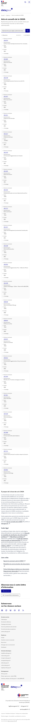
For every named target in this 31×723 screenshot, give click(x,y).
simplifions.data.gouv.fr (6, 653)
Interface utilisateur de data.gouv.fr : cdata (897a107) (12, 678)
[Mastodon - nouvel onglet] (6, 610)
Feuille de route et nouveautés (7, 640)
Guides (2, 637)
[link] (6, 590)
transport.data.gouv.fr (6, 658)
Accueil (2, 15)
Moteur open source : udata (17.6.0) (8, 676)
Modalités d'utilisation (10, 713)
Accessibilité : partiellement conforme (17, 716)
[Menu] (29, 2)
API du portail (4, 673)
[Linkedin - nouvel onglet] (2, 610)
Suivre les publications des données (8, 626)
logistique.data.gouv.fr (6, 667)
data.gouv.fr (5, 523)
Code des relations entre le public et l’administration (14, 539)
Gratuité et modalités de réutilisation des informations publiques (15, 535)
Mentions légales (4, 716)
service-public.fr (24, 709)
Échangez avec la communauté (8, 645)
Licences (3, 713)
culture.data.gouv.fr (5, 665)
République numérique (17, 537)
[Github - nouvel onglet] (18, 610)
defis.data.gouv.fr (5, 663)
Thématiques (4, 619)
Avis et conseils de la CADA (14, 522)
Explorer (8, 15)
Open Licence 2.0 (11, 721)
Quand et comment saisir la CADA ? (13, 561)
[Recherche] (25, 2)
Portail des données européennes (8, 629)
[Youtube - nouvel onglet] (14, 610)
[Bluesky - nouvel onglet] (10, 610)
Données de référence (6, 622)
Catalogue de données (6, 624)
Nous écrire (3, 642)
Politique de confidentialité (22, 713)
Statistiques (3, 647)
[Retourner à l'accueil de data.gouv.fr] (7, 10)
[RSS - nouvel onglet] (23, 610)
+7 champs (6, 53)
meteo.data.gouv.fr (5, 655)
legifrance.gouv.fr (13, 706)
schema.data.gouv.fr (5, 631)
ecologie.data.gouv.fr (5, 660)
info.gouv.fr (24, 706)
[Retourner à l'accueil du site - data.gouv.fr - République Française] (16, 687)
